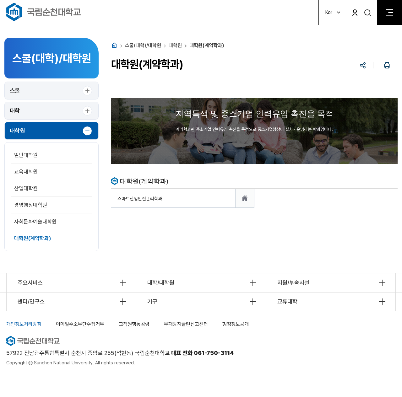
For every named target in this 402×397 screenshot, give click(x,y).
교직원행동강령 (134, 324)
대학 (15, 110)
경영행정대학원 (30, 205)
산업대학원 (26, 188)
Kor (328, 12)
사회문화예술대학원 (35, 221)
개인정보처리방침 (23, 324)
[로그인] (355, 12)
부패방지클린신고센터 (186, 324)
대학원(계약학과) (32, 238)
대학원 (17, 130)
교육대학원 (26, 172)
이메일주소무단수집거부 (80, 324)
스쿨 (15, 90)
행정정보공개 (235, 324)
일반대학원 (26, 155)
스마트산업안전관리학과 (139, 198)
